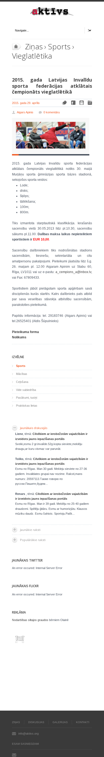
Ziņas (34, 46)
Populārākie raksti (33, 540)
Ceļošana (22, 381)
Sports (59, 46)
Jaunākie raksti (30, 530)
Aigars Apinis (25, 112)
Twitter (64, 103)
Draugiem (81, 103)
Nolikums (19, 337)
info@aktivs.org (28, 733)
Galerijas (60, 722)
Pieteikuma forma (25, 332)
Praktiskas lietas (26, 405)
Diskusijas (36, 722)
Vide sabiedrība (26, 389)
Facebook (73, 103)
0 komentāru (51, 112)
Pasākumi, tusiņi (26, 397)
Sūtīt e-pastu (14, 755)
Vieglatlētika (32, 56)
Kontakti (82, 722)
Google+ (90, 103)
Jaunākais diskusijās (33, 428)
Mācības (21, 373)
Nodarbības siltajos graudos (30, 620)
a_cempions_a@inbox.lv (73, 272)
